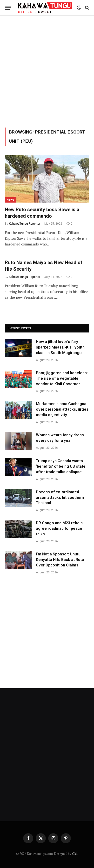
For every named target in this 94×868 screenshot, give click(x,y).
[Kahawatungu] (45, 7)
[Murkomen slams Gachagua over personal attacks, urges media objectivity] (18, 410)
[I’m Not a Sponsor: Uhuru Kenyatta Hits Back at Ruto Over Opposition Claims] (18, 560)
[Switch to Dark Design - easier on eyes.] (79, 8)
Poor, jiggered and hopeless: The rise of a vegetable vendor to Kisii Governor (62, 378)
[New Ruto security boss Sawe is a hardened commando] (47, 179)
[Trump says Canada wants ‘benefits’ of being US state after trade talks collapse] (18, 467)
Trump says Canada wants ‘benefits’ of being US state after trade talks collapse (61, 466)
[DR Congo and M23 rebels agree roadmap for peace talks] (18, 529)
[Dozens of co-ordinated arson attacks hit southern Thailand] (18, 498)
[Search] (86, 7)
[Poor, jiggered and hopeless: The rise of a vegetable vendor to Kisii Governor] (18, 379)
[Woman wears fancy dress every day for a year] (18, 441)
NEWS (10, 199)
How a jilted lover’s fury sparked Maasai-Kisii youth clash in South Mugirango (60, 347)
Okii (74, 853)
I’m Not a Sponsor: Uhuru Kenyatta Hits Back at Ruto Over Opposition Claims (60, 559)
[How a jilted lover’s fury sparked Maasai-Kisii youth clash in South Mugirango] (18, 348)
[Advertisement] (47, 70)
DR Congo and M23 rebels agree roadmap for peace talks (59, 528)
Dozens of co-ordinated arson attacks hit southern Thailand (60, 497)
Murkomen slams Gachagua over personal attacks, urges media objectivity (62, 409)
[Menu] (8, 7)
